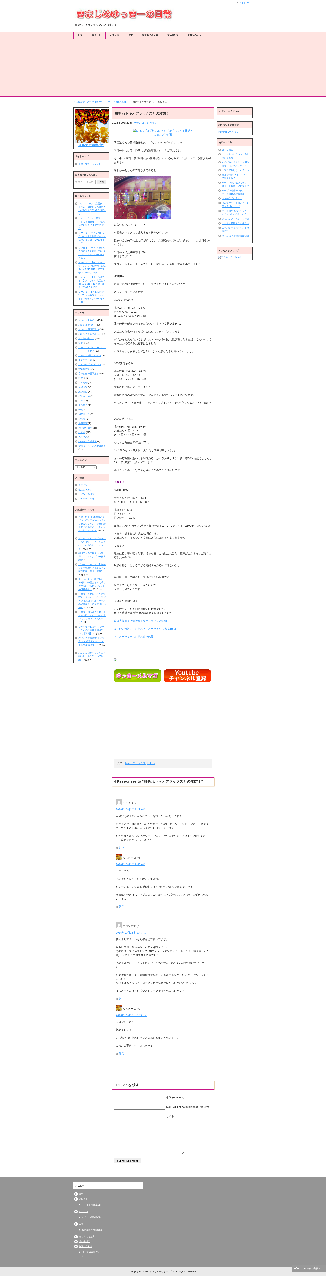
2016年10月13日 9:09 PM (131, 1015)
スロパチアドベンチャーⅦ (235, 219)
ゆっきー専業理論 (87, 441)
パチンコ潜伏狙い (87, 325)
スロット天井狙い (87, 320)
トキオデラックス (135, 763)
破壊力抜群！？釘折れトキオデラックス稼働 (140, 620)
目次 (80, 35)
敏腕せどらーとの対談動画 (92, 446)
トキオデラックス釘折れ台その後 (134, 636)
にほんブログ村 (163, 134)
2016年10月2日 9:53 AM (130, 864)
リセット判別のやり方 (89, 355)
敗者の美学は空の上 (232, 198)
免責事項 (83, 423)
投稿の (84, 489)
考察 (80, 409)
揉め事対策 (173, 35)
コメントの (86, 494)
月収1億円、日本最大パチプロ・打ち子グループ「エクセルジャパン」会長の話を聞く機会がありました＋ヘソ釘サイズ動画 (92, 524)
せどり (81, 432)
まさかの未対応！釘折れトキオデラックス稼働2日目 (145, 628)
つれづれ (83, 437)
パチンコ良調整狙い (145, 122)
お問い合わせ (194, 35)
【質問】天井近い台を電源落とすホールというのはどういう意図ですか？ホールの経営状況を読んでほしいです (92, 601)
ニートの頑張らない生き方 (235, 223)
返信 (121, 847)
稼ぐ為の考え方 (150, 35)
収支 (80, 378)
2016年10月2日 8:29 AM (130, 809)
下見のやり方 (85, 360)
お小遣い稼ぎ (85, 428)
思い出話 (83, 391)
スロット (96, 35)
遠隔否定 (83, 387)
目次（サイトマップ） (89, 163)
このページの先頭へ (310, 1268)
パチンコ (114, 35)
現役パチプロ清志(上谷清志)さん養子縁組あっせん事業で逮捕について (91, 641)
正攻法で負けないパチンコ (235, 170)
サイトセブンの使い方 (89, 364)
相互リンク (84, 414)
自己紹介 (83, 405)
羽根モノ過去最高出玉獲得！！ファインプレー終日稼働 (92, 556)
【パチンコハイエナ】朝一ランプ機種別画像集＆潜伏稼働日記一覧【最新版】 (92, 568)
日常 (80, 400)
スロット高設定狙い (88, 329)
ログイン (83, 485)
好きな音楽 (84, 396)
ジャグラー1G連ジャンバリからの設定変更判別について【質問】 (92, 630)
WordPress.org (86, 498)
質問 (130, 35)
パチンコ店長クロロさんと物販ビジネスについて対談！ (92, 656)
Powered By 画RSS (228, 132)
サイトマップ (246, 2)
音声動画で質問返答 (88, 373)
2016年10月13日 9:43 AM (131, 932)
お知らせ (83, 382)
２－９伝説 (227, 149)
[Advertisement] (163, 68)
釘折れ (151, 763)
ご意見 (81, 419)
